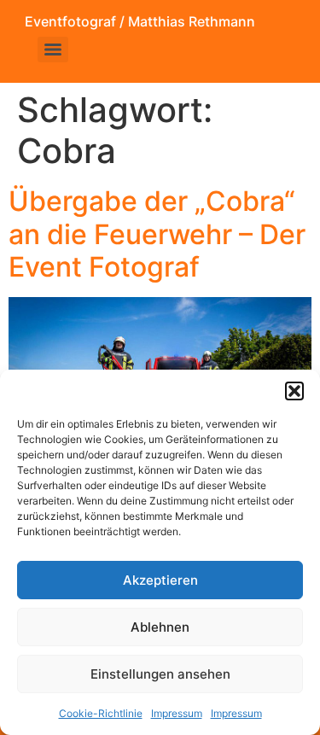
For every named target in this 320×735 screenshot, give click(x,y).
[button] (294, 391)
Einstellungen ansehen (160, 674)
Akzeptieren (160, 580)
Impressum (176, 713)
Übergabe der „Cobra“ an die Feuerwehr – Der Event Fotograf (157, 233)
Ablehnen (160, 627)
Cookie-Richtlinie (101, 713)
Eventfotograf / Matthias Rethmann (140, 21)
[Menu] (53, 49)
